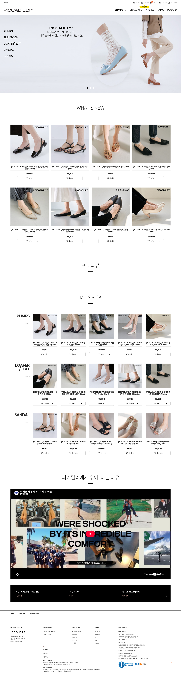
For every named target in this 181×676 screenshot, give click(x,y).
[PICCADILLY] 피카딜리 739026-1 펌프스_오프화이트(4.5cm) (130, 343)
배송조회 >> (46, 653)
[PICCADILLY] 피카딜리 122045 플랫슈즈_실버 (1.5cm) (102, 392)
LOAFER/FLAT (12, 43)
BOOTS (8, 56)
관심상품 (74, 634)
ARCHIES (150, 10)
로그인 (138, 2)
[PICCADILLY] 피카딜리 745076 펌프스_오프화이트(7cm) (151, 230)
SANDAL (9, 49)
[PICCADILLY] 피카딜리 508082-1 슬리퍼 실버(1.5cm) (158, 442)
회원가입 (146, 2)
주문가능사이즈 (29, 178)
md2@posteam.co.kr (127, 653)
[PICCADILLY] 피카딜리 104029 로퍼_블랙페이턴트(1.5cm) (151, 167)
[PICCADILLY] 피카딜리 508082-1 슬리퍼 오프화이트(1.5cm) (130, 442)
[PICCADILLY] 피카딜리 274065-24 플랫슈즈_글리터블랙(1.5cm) (70, 230)
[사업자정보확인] (140, 645)
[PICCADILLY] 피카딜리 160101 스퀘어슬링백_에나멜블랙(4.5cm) (29, 167)
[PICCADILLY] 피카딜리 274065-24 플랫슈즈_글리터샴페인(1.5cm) (29, 230)
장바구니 (154, 2)
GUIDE (12, 614)
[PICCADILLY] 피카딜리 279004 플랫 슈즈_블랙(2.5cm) (111, 230)
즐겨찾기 (6, 2)
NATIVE (160, 10)
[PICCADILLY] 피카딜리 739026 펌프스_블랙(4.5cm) (73, 343)
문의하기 (97, 631)
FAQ (96, 637)
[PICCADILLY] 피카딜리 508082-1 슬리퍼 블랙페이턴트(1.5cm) (101, 442)
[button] (87, 88)
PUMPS (8, 31)
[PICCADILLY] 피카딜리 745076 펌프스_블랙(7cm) (102, 343)
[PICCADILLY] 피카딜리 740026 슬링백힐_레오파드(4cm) (70, 167)
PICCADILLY (172, 10)
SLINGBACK (11, 37)
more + (27, 323)
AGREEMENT (22, 614)
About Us (97, 643)
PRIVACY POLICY (34, 614)
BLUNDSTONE (136, 10)
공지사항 (97, 634)
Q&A (96, 640)
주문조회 (164, 2)
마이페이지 (174, 2)
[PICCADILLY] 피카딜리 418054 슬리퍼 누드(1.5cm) (111, 167)
